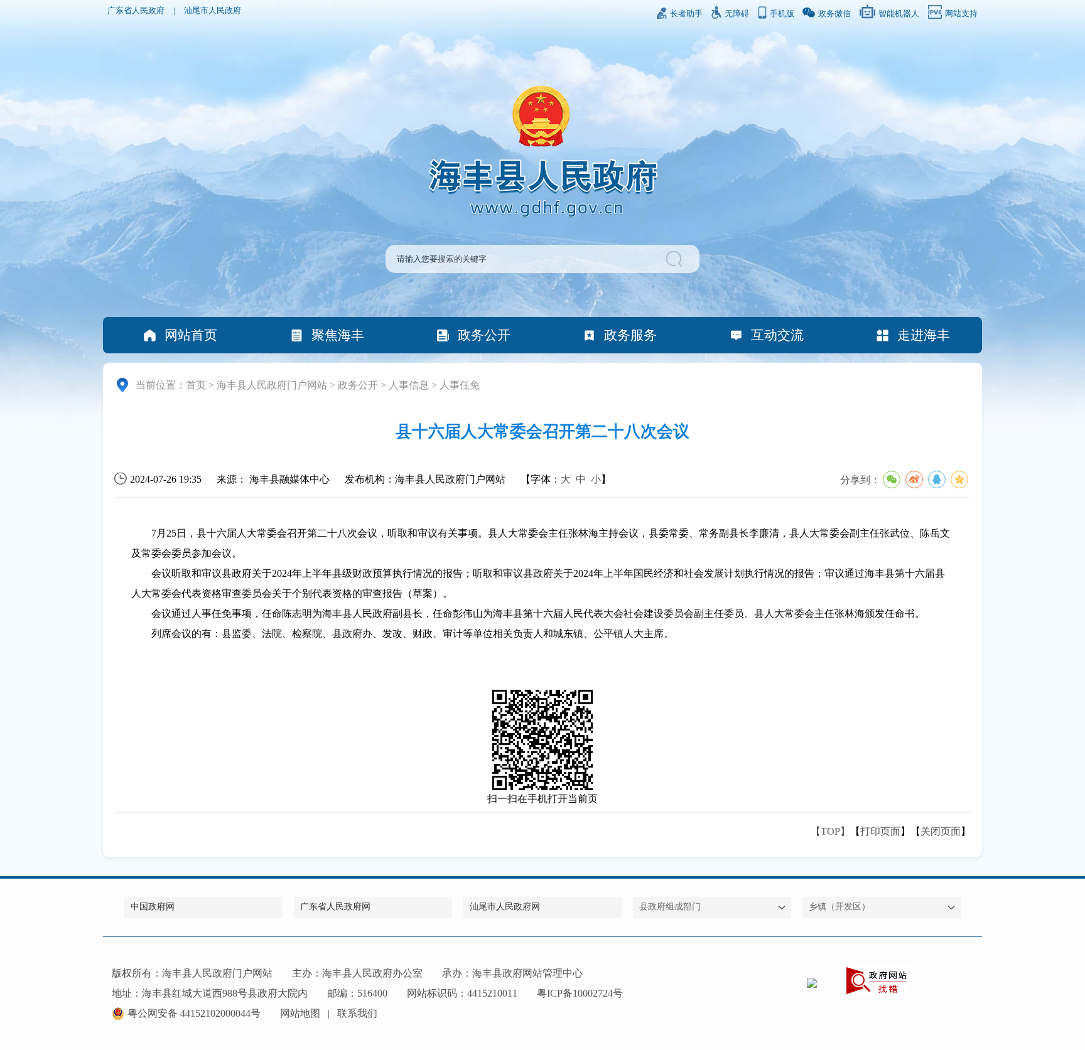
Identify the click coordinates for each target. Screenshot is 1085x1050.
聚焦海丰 (337, 335)
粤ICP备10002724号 (580, 993)
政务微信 (834, 13)
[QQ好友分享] (937, 479)
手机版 (782, 13)
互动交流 (777, 335)
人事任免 (460, 385)
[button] (675, 259)
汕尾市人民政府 (212, 10)
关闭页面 (940, 831)
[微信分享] (891, 479)
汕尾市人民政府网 (505, 906)
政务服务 (630, 335)
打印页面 (880, 831)
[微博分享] (914, 479)
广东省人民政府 (136, 10)
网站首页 (191, 335)
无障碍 (737, 13)
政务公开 (484, 335)
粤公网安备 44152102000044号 (194, 1013)
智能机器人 (898, 13)
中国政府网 (153, 906)
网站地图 (300, 1013)
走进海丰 (923, 335)
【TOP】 (830, 831)
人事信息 (409, 385)
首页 (196, 385)
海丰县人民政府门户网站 (272, 385)
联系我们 (357, 1013)
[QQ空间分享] (959, 479)
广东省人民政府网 (335, 906)
